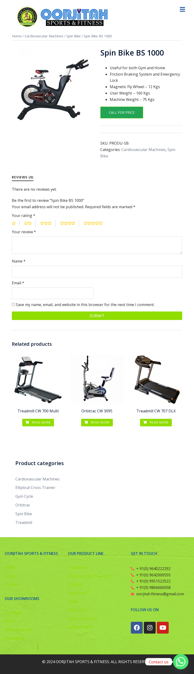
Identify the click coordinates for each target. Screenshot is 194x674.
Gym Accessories (82, 618)
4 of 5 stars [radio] (69, 223)
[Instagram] (150, 628)
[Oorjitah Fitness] (63, 16)
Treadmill (23, 522)
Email (18, 282)
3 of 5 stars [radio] (47, 223)
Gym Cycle (24, 496)
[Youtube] (163, 628)
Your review (24, 231)
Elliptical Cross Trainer (35, 487)
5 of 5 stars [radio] (95, 223)
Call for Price (122, 112)
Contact (11, 584)
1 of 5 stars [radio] (15, 223)
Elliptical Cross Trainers (89, 576)
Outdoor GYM (80, 627)
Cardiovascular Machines (44, 36)
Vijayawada (14, 638)
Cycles (73, 601)
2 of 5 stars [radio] (29, 223)
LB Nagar (13, 612)
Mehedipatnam (18, 629)
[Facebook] (137, 628)
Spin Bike (73, 36)
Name (19, 261)
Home (17, 36)
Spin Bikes (77, 593)
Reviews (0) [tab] (22, 177)
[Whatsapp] (180, 661)
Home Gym (77, 610)
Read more (41, 422)
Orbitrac (22, 505)
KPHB (10, 621)
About (10, 576)
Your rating (23, 215)
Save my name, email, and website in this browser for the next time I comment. (85, 304)
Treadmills (77, 567)
